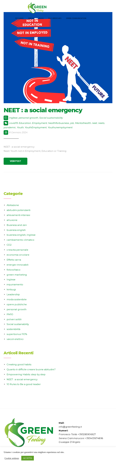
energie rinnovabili (17, 264)
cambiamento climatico (20, 239)
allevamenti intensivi (18, 215)
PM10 (10, 314)
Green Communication (76, 18)
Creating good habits (19, 364)
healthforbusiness (58, 123)
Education (25, 123)
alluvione (12, 220)
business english (16, 230)
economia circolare (18, 254)
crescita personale (17, 249)
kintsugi (11, 289)
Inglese (13, 117)
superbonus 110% (17, 334)
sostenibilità (13, 329)
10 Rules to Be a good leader (24, 384)
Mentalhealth (83, 123)
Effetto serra (14, 259)
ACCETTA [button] (27, 458)
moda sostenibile (17, 299)
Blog (41, 18)
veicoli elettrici (15, 339)
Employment (39, 123)
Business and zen (17, 225)
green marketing (17, 274)
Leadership (13, 294)
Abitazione (13, 205)
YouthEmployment (36, 127)
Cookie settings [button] (12, 458)
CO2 (9, 244)
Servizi (31, 18)
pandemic (10, 127)
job (72, 123)
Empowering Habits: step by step (26, 374)
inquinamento (15, 284)
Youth (20, 127)
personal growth (28, 117)
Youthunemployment (60, 127)
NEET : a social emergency (43, 110)
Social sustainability (51, 117)
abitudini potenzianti (18, 210)
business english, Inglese (21, 234)
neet (94, 123)
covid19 (13, 123)
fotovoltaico (13, 269)
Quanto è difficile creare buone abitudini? (31, 369)
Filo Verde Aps (54, 18)
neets (101, 123)
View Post (15, 161)
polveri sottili (14, 319)
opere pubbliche (17, 304)
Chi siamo (19, 18)
